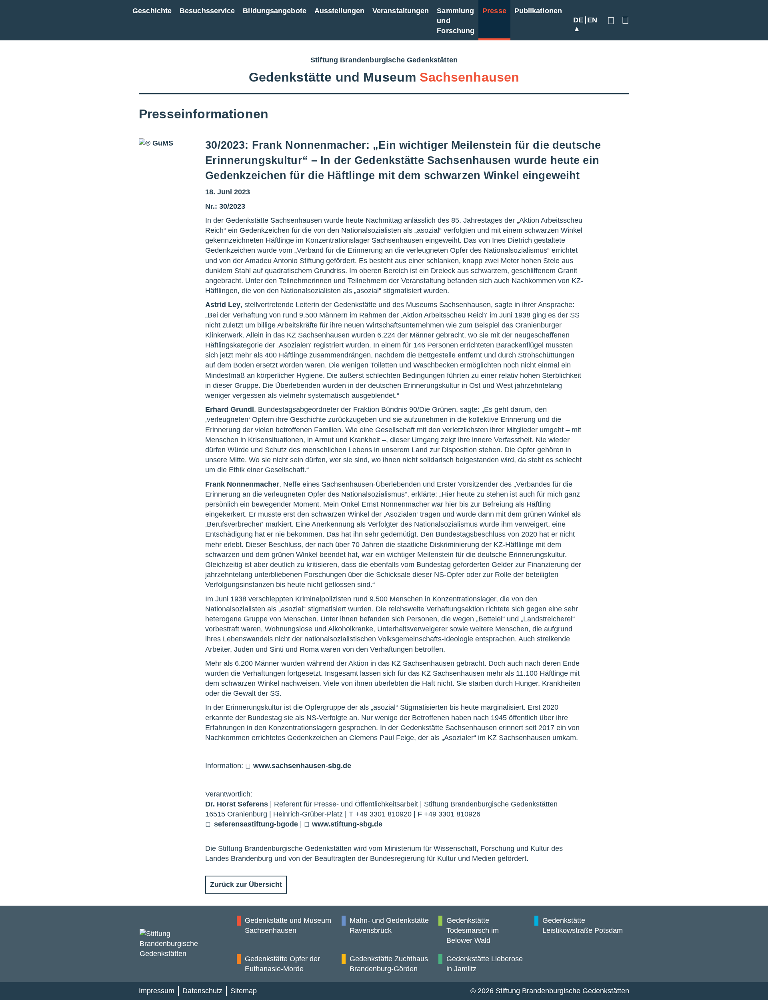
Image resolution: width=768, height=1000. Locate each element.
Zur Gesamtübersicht (624, 20)
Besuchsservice (207, 11)
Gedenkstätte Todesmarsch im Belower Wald (472, 930)
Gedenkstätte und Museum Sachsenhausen (288, 925)
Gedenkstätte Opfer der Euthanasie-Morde (282, 964)
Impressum (156, 991)
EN (592, 20)
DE (578, 20)
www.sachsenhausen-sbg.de (302, 766)
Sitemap (243, 991)
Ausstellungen (339, 11)
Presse (494, 11)
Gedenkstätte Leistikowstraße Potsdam (582, 925)
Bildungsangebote (274, 11)
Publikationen (538, 11)
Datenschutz (202, 991)
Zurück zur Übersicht (246, 884)
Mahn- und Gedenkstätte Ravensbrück (389, 925)
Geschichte (152, 11)
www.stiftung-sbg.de (347, 824)
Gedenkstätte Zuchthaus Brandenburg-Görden (389, 964)
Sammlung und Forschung (455, 21)
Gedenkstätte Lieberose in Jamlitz (484, 964)
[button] (612, 20)
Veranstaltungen (400, 11)
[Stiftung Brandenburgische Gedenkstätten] (188, 944)
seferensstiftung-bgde (256, 824)
